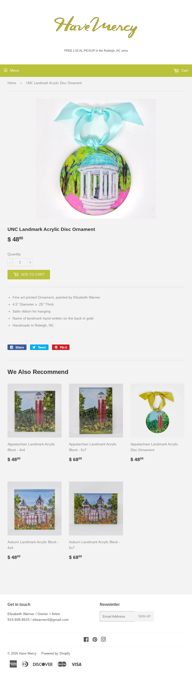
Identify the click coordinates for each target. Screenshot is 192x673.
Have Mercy (27, 653)
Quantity (14, 254)
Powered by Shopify (55, 653)
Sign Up (144, 616)
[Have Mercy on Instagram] (103, 640)
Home (12, 83)
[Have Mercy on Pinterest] (95, 640)
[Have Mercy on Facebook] (86, 640)
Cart (184, 70)
